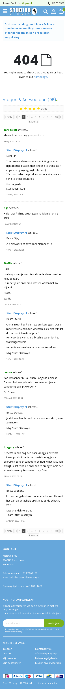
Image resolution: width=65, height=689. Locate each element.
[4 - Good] (34, 108)
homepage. (41, 76)
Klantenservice (43, 648)
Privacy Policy (50, 629)
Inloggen (7, 648)
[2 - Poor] (25, 108)
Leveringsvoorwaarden (48, 662)
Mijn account (9, 658)
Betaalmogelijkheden (46, 658)
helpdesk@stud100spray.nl (25, 577)
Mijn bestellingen (12, 662)
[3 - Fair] (30, 108)
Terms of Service (11, 632)
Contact (7, 653)
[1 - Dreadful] (21, 108)
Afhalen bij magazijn (46, 653)
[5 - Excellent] (38, 108)
